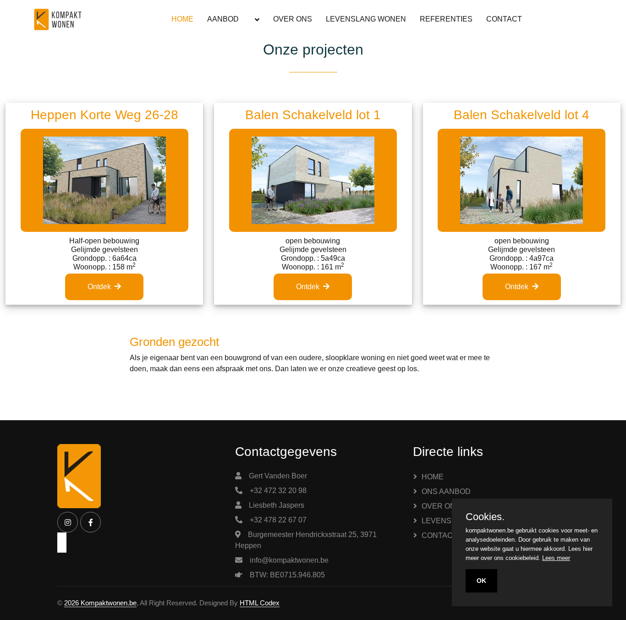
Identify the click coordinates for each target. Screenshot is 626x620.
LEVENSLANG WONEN (366, 19)
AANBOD (223, 19)
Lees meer (556, 557)
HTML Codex (260, 603)
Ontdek (99, 287)
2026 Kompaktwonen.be (100, 603)
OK (481, 580)
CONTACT (504, 19)
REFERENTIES (446, 19)
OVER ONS (292, 19)
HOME (182, 19)
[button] (256, 19)
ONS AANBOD (446, 491)
